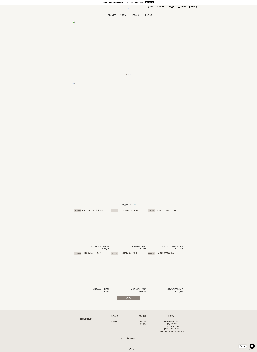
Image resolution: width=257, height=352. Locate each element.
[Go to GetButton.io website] (252, 350)
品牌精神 (114, 321)
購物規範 (143, 321)
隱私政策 (143, 324)
